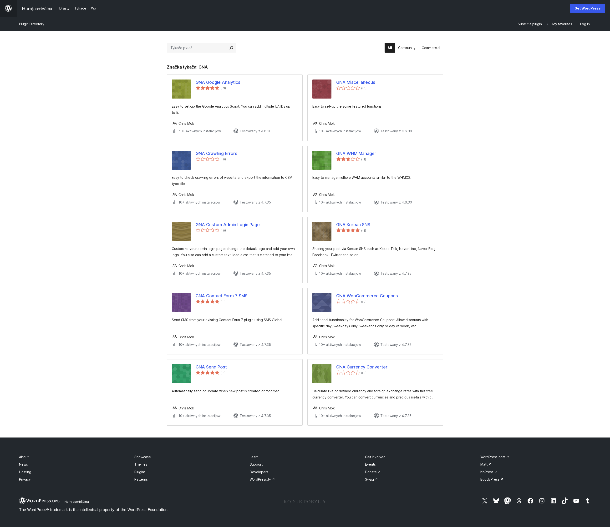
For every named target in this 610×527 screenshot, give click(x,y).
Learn (254, 457)
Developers (259, 472)
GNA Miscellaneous (355, 82)
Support (256, 464)
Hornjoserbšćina (77, 501)
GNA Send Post (211, 366)
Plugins (140, 472)
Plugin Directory (31, 24)
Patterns (141, 479)
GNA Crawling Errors (216, 153)
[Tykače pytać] (231, 48)
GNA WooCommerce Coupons (367, 295)
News (23, 464)
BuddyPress (491, 479)
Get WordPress (587, 8)
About (24, 457)
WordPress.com (494, 457)
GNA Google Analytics (218, 82)
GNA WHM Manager (356, 153)
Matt (486, 464)
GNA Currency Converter (361, 366)
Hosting (25, 472)
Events (370, 464)
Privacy (25, 479)
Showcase (142, 457)
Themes (140, 464)
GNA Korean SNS (353, 224)
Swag (371, 479)
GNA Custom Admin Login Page (228, 224)
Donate (373, 472)
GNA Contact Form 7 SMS (222, 295)
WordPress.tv (262, 479)
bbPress (489, 472)
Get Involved (375, 457)
